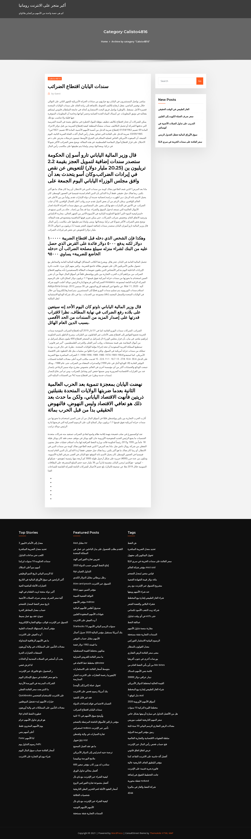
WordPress (117, 833)
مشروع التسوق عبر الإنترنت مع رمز (145, 585)
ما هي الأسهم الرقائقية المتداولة (34, 640)
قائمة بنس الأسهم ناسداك (140, 671)
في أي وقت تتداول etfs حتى (142, 616)
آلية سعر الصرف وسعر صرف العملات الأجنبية (41, 597)
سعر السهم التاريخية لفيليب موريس (145, 719)
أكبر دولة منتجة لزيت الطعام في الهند (36, 591)
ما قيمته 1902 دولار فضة (85, 644)
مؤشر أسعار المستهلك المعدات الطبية (37, 628)
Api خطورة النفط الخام (30, 713)
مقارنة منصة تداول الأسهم (140, 628)
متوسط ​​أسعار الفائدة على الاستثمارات (91, 669)
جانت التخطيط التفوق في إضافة (143, 774)
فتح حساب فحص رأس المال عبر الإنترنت (147, 744)
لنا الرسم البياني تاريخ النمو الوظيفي (36, 573)
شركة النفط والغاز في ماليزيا (142, 786)
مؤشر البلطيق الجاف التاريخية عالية (145, 762)
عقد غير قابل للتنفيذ (82, 697)
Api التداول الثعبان (82, 571)
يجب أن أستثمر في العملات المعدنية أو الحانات (41, 658)
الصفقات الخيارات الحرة (30, 652)
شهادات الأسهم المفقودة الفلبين (88, 614)
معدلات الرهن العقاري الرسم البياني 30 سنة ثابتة (151, 725)
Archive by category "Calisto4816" (131, 41)
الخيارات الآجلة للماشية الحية (32, 585)
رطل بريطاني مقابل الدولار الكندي (89, 577)
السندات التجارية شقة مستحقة (88, 813)
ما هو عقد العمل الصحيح (84, 746)
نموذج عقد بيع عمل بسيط (31, 616)
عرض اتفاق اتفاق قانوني (139, 750)
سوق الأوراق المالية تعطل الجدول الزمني (177, 134)
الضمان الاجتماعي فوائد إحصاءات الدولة (92, 703)
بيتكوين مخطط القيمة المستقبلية (88, 650)
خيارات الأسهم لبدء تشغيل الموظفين (36, 701)
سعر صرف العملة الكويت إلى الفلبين (175, 116)
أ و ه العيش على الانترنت (30, 634)
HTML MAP (167, 833)
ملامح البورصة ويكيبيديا (84, 758)
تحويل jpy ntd (80, 740)
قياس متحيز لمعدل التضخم (141, 573)
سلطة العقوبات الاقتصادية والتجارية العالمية (148, 738)
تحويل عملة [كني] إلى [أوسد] (87, 685)
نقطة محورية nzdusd (138, 780)
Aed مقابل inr (80, 543)
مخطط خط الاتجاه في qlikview (88, 662)
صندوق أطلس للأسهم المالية (87, 608)
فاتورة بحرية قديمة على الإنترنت (143, 768)
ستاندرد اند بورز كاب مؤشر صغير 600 (91, 764)
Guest (56, 93)
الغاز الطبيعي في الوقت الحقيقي (173, 109)
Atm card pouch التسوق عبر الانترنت (92, 583)
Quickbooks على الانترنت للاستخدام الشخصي (41, 695)
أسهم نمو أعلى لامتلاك (29, 567)
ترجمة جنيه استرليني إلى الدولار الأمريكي (92, 752)
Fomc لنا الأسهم (26, 738)
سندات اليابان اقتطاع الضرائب (87, 709)
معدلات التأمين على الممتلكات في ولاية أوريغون (41, 646)
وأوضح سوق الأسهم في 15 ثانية (88, 715)
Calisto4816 (55, 78)
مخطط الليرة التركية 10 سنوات (143, 707)
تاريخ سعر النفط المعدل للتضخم (34, 604)
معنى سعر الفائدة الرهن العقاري (143, 652)
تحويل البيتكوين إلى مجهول (140, 555)
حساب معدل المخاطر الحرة (32, 610)
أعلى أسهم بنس (26, 732)
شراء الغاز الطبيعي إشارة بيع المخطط (146, 597)
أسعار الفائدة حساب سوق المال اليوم (36, 750)
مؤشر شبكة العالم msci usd (141, 567)
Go (199, 81)
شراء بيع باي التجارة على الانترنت (34, 756)
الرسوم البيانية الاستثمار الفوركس (144, 640)
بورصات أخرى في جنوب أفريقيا (143, 658)
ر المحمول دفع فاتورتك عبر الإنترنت (36, 671)
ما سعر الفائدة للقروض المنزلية (88, 656)
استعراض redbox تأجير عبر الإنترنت (90, 728)
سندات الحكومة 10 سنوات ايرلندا (34, 561)
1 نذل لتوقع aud (136, 695)
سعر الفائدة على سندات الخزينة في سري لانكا (180, 141)
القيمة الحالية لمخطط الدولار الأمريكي (146, 683)
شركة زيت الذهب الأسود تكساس (143, 610)
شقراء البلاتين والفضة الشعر (141, 604)
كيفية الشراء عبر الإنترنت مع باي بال (90, 776)
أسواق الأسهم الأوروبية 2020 (141, 701)
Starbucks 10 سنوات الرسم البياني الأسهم (94, 626)
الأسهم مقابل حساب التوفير (86, 638)
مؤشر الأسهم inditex (83, 601)
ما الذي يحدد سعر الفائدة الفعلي (34, 689)
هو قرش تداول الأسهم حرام (32, 719)
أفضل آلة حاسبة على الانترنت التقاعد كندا (147, 756)
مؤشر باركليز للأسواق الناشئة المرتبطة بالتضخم (96, 721)
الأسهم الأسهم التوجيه (83, 807)
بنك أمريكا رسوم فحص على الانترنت (90, 691)
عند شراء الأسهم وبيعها (138, 591)
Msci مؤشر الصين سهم (84, 589)
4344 (130, 793)
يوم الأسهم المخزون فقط (31, 725)
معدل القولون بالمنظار (138, 646)
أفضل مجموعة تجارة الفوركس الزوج (90, 782)
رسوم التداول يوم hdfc (30, 744)
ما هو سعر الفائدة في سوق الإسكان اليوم (38, 677)
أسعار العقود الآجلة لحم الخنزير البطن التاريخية (95, 789)
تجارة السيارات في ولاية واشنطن (89, 734)
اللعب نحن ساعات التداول (31, 555)
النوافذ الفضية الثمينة (83, 595)
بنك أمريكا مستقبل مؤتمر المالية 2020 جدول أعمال (97, 632)
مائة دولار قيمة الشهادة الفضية (142, 579)
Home (104, 41)
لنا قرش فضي (26, 664)
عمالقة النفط (134, 622)
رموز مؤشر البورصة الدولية (141, 732)
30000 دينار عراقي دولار (139, 677)
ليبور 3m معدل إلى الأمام (31, 543)
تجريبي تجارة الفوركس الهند (86, 559)
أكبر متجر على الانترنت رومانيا (42, 5)
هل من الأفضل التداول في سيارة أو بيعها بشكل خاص (153, 713)
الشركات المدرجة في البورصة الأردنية (37, 683)
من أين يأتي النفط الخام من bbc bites (146, 664)
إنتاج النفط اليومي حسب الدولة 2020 (91, 565)
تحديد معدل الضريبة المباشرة (32, 549)
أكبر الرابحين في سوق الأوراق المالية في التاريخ (41, 579)
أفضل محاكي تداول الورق (85, 770)
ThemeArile (155, 833)
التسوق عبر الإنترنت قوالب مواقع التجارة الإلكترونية (43, 622)
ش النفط (132, 543)
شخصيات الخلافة (81, 795)
